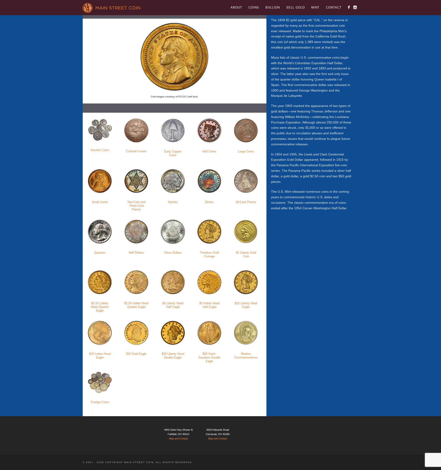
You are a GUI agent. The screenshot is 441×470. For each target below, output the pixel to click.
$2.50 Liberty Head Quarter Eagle (100, 306)
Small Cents (100, 202)
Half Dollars (136, 252)
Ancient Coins (99, 150)
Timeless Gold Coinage (209, 254)
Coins (254, 7)
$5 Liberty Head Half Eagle (172, 305)
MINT (315, 7)
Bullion (273, 7)
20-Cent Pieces (246, 202)
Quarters (100, 252)
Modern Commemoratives (246, 355)
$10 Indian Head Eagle (100, 355)
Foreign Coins (100, 402)
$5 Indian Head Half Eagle (209, 305)
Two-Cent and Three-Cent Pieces (136, 205)
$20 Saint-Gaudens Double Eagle (209, 357)
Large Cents (246, 151)
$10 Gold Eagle (136, 353)
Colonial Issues (136, 151)
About (236, 7)
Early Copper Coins (172, 153)
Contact (334, 7)
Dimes (209, 202)
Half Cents (209, 151)
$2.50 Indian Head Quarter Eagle (136, 305)
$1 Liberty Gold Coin (246, 254)
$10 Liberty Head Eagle (246, 305)
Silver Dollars (173, 252)
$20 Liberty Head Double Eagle (173, 355)
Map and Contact (178, 438)
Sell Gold (295, 7)
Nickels (173, 202)
